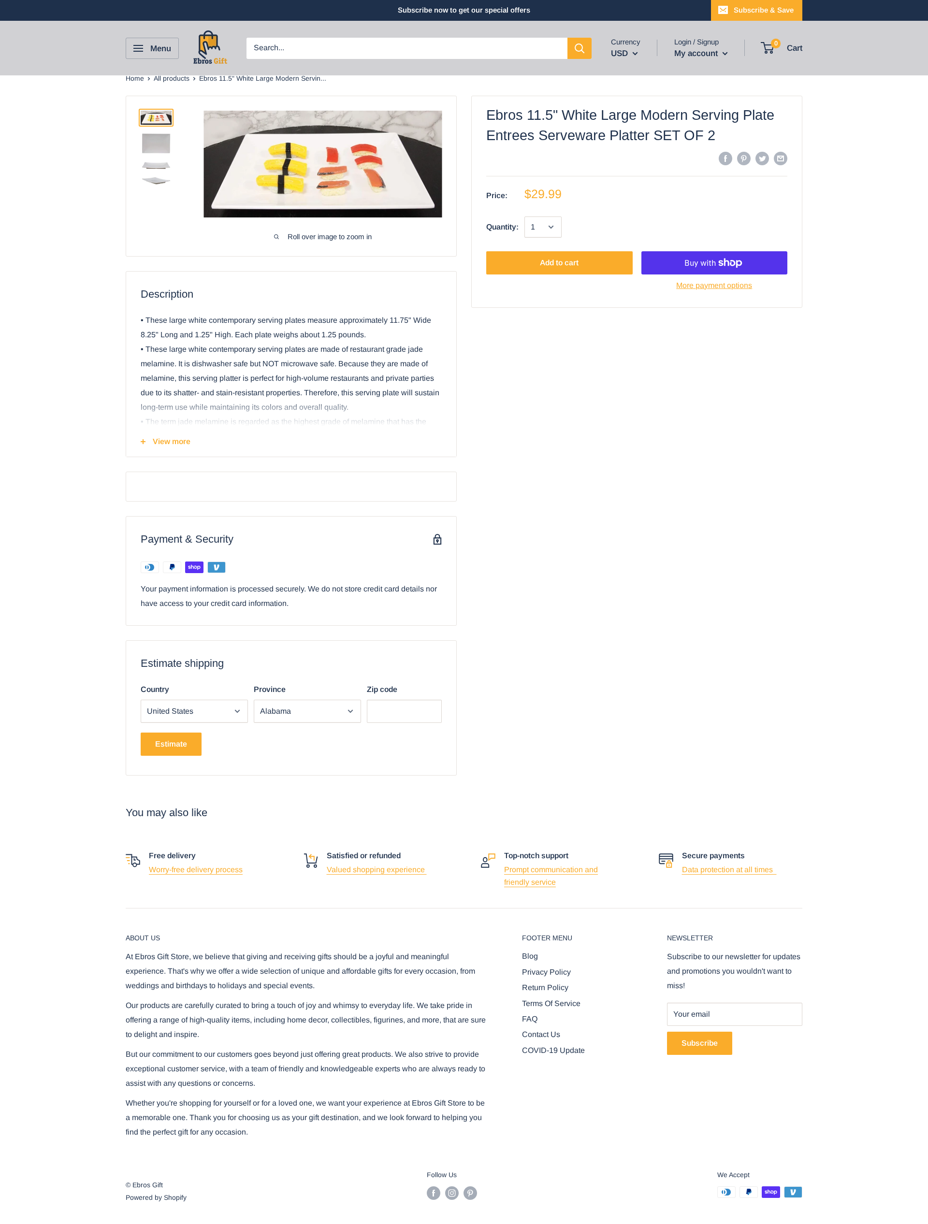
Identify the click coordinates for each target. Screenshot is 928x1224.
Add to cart (559, 263)
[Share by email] (780, 158)
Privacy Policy (546, 972)
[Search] (579, 48)
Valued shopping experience (377, 869)
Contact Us (541, 1034)
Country (155, 689)
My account (697, 53)
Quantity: (502, 227)
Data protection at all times (729, 869)
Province (270, 689)
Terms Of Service (551, 1003)
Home (135, 78)
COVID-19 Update (553, 1050)
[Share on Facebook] (725, 158)
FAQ (529, 1019)
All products (171, 78)
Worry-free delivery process (196, 869)
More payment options (714, 285)
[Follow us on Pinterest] (470, 1193)
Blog (530, 956)
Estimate (171, 744)
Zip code (382, 689)
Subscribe (700, 1043)
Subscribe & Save (764, 10)
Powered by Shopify (156, 1197)
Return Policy (545, 987)
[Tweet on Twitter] (762, 158)
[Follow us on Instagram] (452, 1193)
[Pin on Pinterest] (744, 158)
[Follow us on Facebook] (433, 1193)
